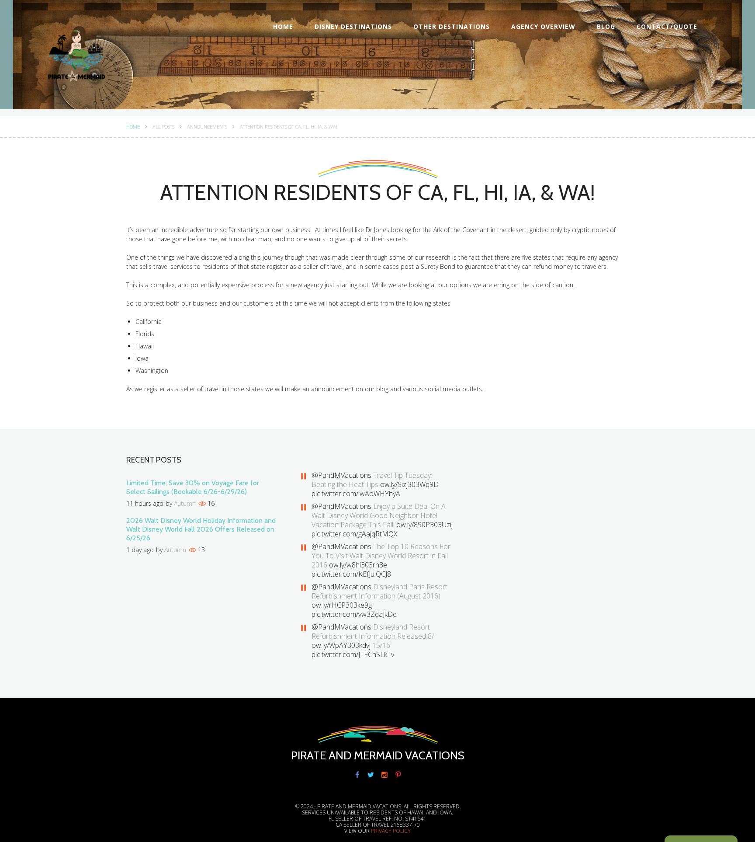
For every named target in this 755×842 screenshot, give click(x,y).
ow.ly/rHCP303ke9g (342, 605)
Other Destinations (451, 26)
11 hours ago (144, 503)
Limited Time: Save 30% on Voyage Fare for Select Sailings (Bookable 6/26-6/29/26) (192, 487)
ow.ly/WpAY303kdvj (341, 645)
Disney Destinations (353, 26)
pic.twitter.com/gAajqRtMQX (355, 534)
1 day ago (140, 550)
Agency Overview (543, 26)
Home (283, 26)
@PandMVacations (341, 475)
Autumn (185, 503)
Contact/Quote (667, 26)
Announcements (207, 127)
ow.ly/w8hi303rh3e (358, 565)
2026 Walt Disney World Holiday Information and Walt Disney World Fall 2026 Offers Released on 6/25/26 (201, 529)
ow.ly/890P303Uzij (424, 524)
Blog (606, 26)
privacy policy (391, 831)
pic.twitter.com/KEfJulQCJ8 (351, 574)
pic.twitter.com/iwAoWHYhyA (356, 493)
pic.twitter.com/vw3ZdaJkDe (354, 614)
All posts (163, 127)
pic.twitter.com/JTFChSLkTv (353, 654)
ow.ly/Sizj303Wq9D (409, 484)
